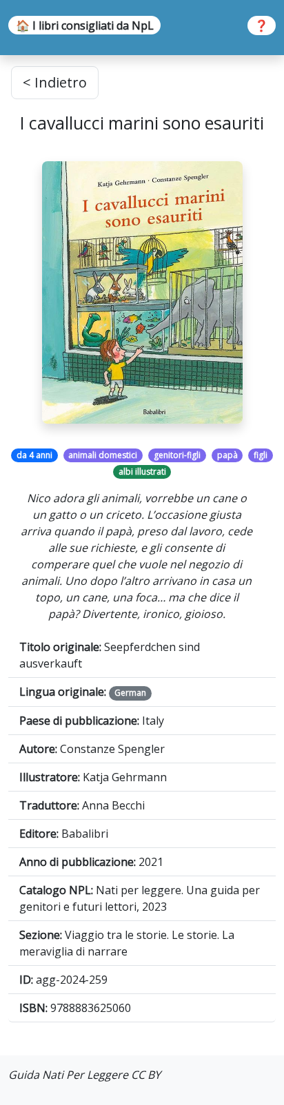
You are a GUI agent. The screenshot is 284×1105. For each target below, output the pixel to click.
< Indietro (55, 82)
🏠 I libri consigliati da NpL (85, 25)
